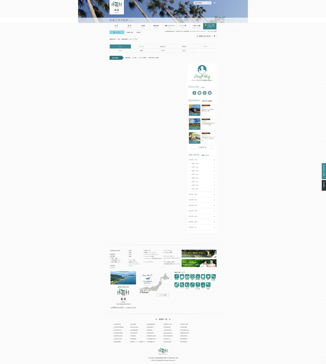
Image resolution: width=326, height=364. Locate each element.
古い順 (134, 57)
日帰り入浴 (180, 31)
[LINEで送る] (199, 93)
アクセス (194, 31)
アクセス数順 (142, 57)
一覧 (118, 39)
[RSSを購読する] (205, 93)
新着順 (128, 57)
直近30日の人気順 (153, 57)
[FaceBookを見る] (194, 93)
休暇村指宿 (125, 39)
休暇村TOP (113, 39)
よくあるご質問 (212, 31)
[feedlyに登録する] (210, 93)
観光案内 (187, 31)
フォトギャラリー (202, 31)
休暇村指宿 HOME (170, 31)
